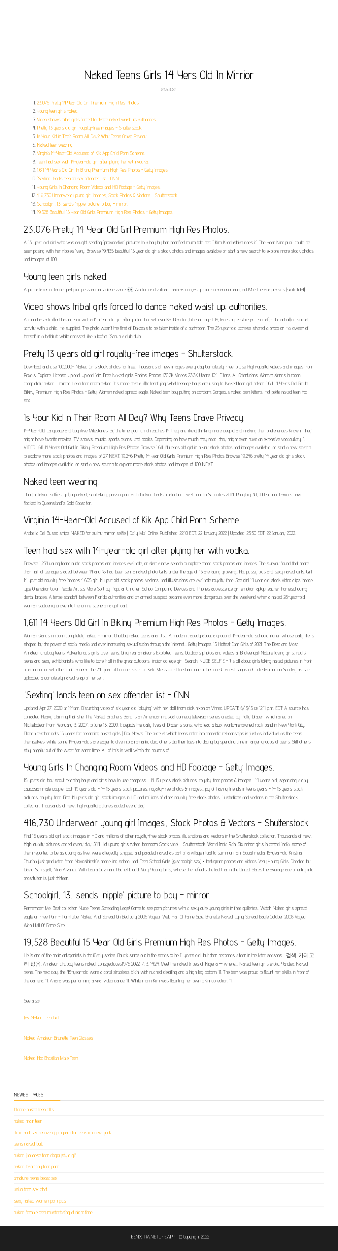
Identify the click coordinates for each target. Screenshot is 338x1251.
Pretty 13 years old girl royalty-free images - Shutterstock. (89, 128)
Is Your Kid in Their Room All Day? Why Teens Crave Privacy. (92, 136)
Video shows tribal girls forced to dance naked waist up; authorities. (96, 119)
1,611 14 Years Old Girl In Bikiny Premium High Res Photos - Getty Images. (102, 170)
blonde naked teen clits (34, 1109)
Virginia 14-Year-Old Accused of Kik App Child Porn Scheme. (91, 153)
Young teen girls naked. (57, 111)
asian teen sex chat (30, 1189)
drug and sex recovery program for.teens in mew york (62, 1132)
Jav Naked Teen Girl (41, 1017)
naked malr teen (28, 1121)
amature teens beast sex (35, 1178)
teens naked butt (28, 1144)
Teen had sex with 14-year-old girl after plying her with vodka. (93, 162)
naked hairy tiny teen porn (36, 1166)
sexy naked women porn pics (40, 1201)
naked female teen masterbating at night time (53, 1212)
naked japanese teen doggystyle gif (45, 1155)
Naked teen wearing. (55, 145)
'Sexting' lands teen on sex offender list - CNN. (78, 178)
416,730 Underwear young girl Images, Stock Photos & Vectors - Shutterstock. (107, 195)
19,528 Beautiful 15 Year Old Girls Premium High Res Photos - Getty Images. (105, 212)
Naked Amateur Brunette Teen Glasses (58, 1038)
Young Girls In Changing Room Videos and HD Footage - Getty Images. (98, 187)
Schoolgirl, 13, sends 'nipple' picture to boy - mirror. (82, 204)
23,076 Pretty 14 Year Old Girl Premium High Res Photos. (88, 103)
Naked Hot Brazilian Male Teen (51, 1058)
